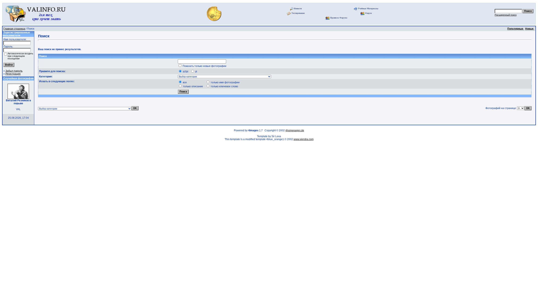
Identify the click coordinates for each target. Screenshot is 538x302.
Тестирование (298, 13)
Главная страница (14, 28)
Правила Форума (338, 18)
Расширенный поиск (506, 15)
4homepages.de (294, 130)
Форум (368, 13)
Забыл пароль (13, 70)
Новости (298, 8)
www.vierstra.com (304, 139)
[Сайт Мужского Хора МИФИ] (214, 22)
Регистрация (13, 73)
